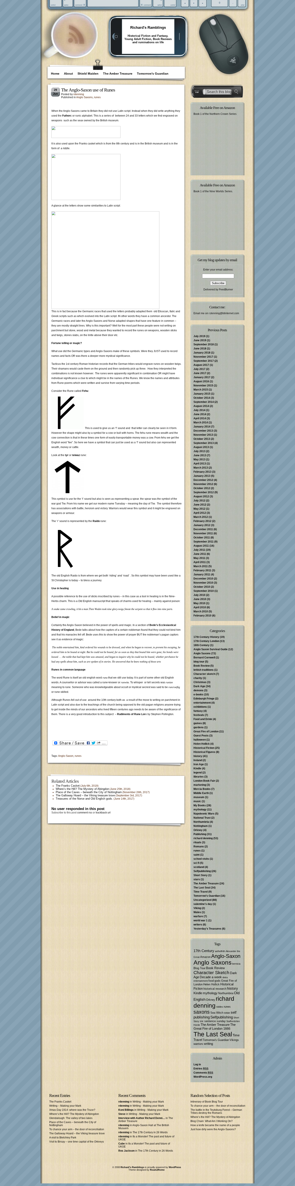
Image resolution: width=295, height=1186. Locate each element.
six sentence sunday (213, 1021)
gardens (198, 727)
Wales (197, 912)
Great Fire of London (206, 731)
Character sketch (204, 673)
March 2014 (200, 422)
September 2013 (203, 443)
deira (225, 977)
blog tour (198, 661)
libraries (198, 776)
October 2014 (201, 397)
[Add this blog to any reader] (76, 44)
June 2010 (199, 599)
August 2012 (201, 496)
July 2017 (199, 369)
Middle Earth (201, 793)
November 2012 (203, 484)
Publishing (199, 834)
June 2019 (199, 340)
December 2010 (203, 578)
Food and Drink (202, 719)
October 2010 (201, 586)
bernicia (236, 963)
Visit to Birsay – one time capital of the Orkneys (76, 1141)
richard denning (203, 838)
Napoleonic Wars (203, 813)
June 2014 (199, 414)
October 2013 (201, 438)
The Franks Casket (68, 785)
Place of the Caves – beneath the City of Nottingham (89, 792)
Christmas (199, 682)
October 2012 (201, 488)
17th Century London (206, 641)
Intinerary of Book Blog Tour (206, 1101)
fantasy (198, 710)
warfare (198, 916)
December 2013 (203, 430)
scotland (198, 867)
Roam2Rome (157, 1169)
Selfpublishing (202, 871)
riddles (219, 1006)
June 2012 (199, 504)
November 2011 (203, 533)
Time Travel (200, 891)
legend (197, 772)
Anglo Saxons (84, 97)
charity (197, 678)
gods (217, 980)
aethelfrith (220, 951)
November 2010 (203, 582)
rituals (197, 842)
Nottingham (200, 825)
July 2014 (199, 410)
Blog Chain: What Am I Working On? (211, 1121)
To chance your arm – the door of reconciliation (76, 1129)
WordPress (175, 1167)
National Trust (202, 817)
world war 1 (200, 920)
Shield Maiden (88, 73)
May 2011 (199, 558)
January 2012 (201, 525)
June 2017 (199, 373)
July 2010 (199, 595)
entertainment (202, 702)
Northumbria (201, 821)
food (211, 980)
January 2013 (201, 475)
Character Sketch (211, 972)
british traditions (203, 669)
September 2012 (203, 492)
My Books (199, 805)
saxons (201, 1012)
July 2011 (199, 549)
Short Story (200, 875)
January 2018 (201, 352)
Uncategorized (202, 899)
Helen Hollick (201, 743)
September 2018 (203, 344)
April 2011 (199, 562)
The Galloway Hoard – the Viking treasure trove (85, 795)
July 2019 (199, 336)
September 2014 (203, 401)
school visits (201, 858)
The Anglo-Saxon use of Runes (88, 90)
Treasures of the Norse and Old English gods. (84, 798)
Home (55, 73)
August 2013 (201, 447)
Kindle (197, 768)
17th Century (203, 951)
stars (196, 879)
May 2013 (199, 459)
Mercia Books (202, 789)
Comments (203, 1072)
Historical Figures (204, 752)
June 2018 (199, 348)
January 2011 (201, 574)
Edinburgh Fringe (203, 698)
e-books (198, 694)
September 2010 (203, 590)
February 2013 (202, 471)
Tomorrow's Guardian (206, 895)
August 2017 (201, 365)
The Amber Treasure (117, 73)
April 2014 (199, 418)
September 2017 (203, 360)
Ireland (197, 760)
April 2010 (199, 607)
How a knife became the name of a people (215, 1125)
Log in (197, 1064)
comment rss (84, 812)
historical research (214, 988)
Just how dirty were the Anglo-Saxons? (213, 1129)
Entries (200, 1068)
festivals (198, 715)
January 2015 (201, 393)
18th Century (201, 645)
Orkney (198, 830)
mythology (199, 809)
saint (196, 854)
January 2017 (201, 377)
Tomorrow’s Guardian (152, 73)
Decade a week (211, 977)
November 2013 (203, 434)
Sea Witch (216, 1012)
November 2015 (203, 385)
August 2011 (201, 545)
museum (198, 797)
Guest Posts (201, 735)
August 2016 (201, 381)
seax (227, 1012)
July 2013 (199, 451)
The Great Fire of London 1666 (214, 1026)
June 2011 (199, 553)
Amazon (205, 957)
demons (198, 690)
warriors (198, 1043)
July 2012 (199, 500)
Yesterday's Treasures (207, 928)
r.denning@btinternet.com (224, 313)
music (197, 801)
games (197, 723)
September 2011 (203, 541)
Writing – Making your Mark (65, 1105)
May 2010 (199, 603)
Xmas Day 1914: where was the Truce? (72, 1109)
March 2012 (200, 517)
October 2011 (201, 537)
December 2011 (203, 529)
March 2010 (200, 611)
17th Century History (206, 637)
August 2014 (201, 406)
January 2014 (201, 426)
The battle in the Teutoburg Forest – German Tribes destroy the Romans (216, 1111)
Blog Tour (199, 968)
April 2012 (199, 512)
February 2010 (202, 615)
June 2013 (199, 455)
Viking (197, 908)
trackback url (103, 812)
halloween (199, 739)
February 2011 (202, 570)
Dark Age (199, 686)
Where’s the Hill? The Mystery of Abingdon (82, 789)
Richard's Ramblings (148, 28)
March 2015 (200, 389)
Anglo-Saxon (65, 755)
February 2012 (202, 521)
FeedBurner (226, 289)
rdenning (78, 94)
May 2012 (199, 508)
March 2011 (200, 566)
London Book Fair (204, 780)
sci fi (196, 862)
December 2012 (203, 480)
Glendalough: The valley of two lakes (70, 1118)
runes (97, 97)
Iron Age (198, 764)
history (197, 756)
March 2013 (200, 467)
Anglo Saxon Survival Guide (210, 649)
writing (208, 1043)
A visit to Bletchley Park (62, 1137)
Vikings (234, 1040)
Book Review (201, 665)
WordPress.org (202, 1076)
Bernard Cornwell (204, 657)
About (68, 73)
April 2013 (199, 463)
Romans (198, 846)
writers (197, 924)
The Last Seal (201, 887)
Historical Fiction (203, 747)
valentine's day (202, 904)
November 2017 (203, 356)
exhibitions (200, 706)
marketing (199, 784)
